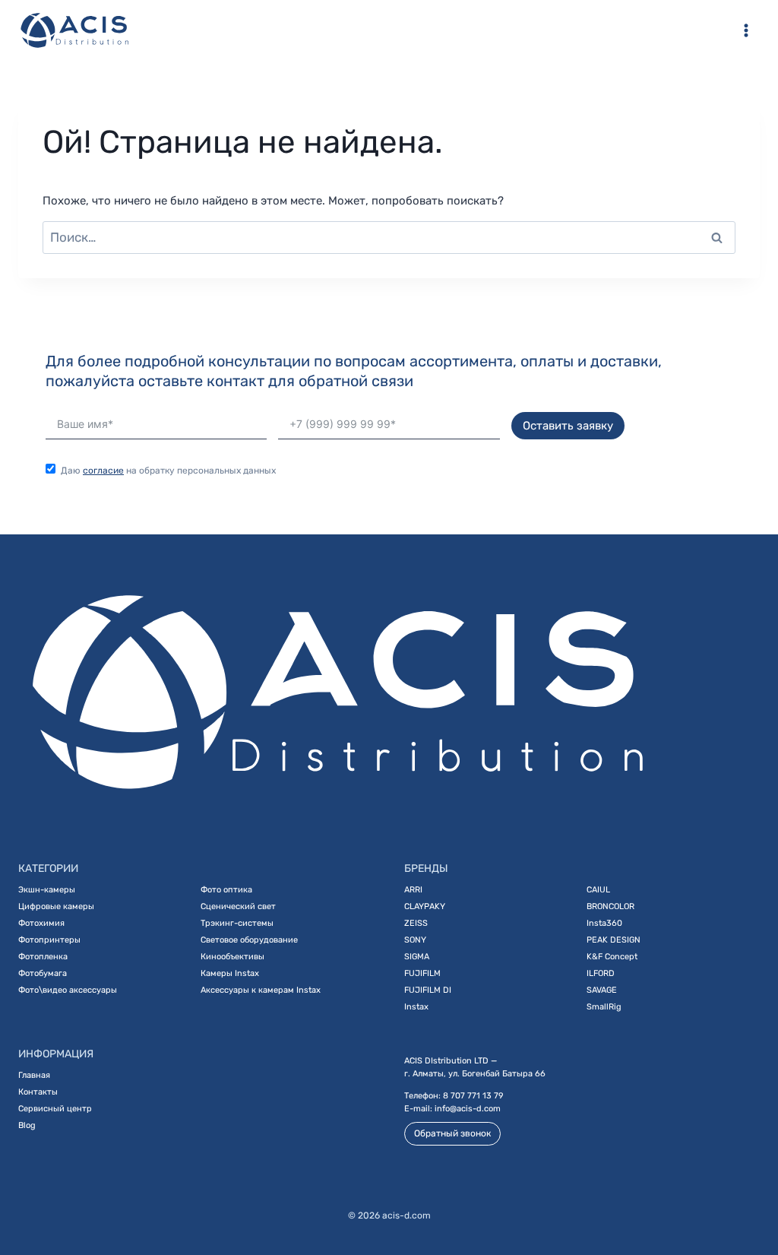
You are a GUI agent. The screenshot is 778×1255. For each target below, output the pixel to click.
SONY (415, 940)
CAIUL (598, 890)
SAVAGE (602, 990)
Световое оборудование (249, 940)
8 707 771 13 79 (473, 1096)
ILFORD (601, 973)
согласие (103, 470)
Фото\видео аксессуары (67, 990)
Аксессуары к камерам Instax (261, 990)
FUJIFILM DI (427, 990)
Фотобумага (42, 973)
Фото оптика (226, 890)
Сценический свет (238, 906)
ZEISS (416, 923)
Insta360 (604, 923)
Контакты (38, 1092)
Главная (34, 1075)
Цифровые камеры (56, 906)
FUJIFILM (422, 973)
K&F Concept (612, 957)
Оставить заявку (568, 426)
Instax (416, 1007)
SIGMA (416, 957)
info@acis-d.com (468, 1109)
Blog (27, 1125)
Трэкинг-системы (237, 923)
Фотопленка (43, 957)
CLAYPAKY (424, 906)
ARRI (413, 890)
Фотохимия (41, 923)
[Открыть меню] (746, 30)
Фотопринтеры (49, 940)
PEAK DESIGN (613, 940)
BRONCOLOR (610, 906)
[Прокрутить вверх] (746, 1192)
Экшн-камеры (46, 890)
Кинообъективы (232, 957)
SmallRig (604, 1007)
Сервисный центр (55, 1109)
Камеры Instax (230, 973)
